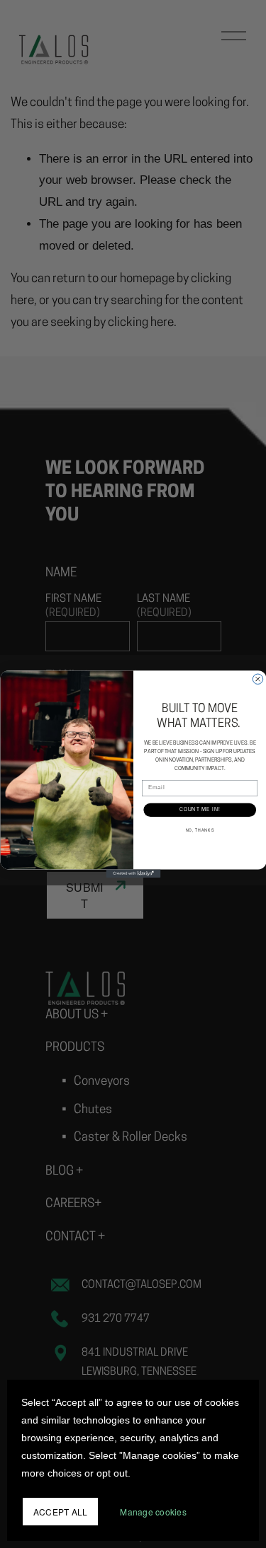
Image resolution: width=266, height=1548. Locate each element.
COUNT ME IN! (199, 810)
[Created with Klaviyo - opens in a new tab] (133, 873)
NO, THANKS (199, 830)
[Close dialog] (257, 679)
